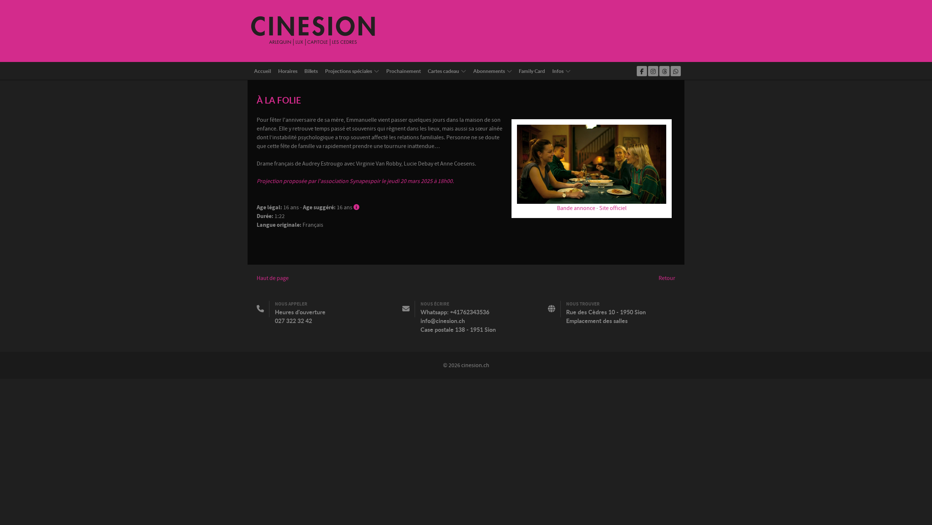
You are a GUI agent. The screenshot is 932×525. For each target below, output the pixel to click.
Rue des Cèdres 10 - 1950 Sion (606, 312)
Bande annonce (576, 208)
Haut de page (273, 278)
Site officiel (613, 208)
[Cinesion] (313, 30)
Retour (667, 278)
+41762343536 (469, 312)
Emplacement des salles (597, 321)
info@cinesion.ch (442, 321)
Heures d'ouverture (300, 312)
